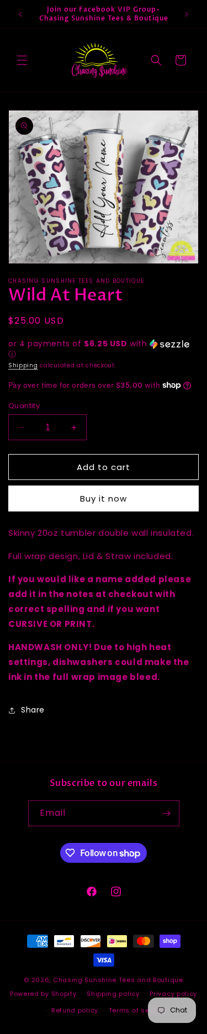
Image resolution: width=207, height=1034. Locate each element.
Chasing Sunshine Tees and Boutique (118, 979)
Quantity (24, 405)
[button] (22, 60)
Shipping (23, 365)
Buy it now (103, 498)
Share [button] (33, 709)
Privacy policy (173, 993)
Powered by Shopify (43, 993)
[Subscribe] (167, 813)
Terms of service (137, 1010)
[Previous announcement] (20, 14)
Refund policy (74, 1010)
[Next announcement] (186, 14)
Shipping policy (113, 993)
